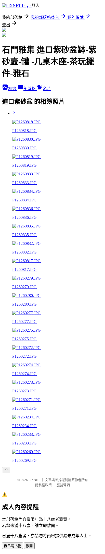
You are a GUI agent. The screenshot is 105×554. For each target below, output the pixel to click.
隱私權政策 (43, 485)
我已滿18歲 (12, 546)
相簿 (12, 89)
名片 (47, 89)
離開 (29, 546)
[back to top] (6, 470)
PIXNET (34, 480)
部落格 (30, 89)
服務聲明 (63, 485)
